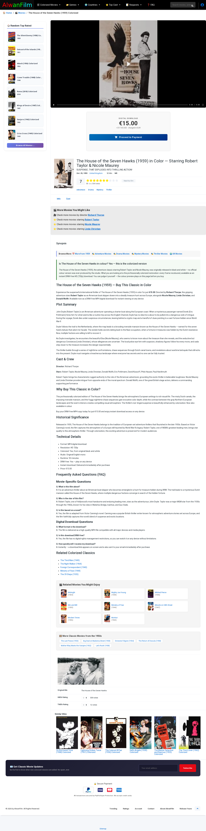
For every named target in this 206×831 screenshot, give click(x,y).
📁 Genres (71, 4)
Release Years (186, 809)
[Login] (202, 6)
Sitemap (103, 829)
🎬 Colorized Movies (47, 4)
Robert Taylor (92, 219)
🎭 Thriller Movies (159, 254)
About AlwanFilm (167, 809)
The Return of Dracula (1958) (150, 641)
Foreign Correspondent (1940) (73, 567)
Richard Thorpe (96, 215)
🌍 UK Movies (176, 254)
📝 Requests (132, 4)
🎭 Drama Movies (121, 254)
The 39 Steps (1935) (69, 574)
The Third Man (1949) (70, 560)
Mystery (100, 190)
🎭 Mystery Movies (140, 254)
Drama (91, 190)
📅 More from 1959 (81, 254)
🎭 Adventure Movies (101, 254)
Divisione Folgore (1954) (124, 641)
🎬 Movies (20, 13)
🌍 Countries (91, 4)
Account (138, 809)
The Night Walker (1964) (71, 564)
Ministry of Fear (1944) (70, 571)
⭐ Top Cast (112, 4)
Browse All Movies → (25, 145)
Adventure (81, 190)
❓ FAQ (151, 4)
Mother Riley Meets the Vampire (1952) (76, 646)
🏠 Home (7, 13)
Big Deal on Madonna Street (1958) (96, 641)
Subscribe (187, 768)
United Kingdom (96, 173)
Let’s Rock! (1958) (103, 646)
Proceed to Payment (130, 137)
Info (59, 199)
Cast (68, 199)
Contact (151, 809)
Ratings (126, 809)
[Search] (192, 6)
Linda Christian (92, 229)
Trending (113, 809)
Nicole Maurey (92, 224)
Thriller (109, 190)
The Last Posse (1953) (69, 641)
